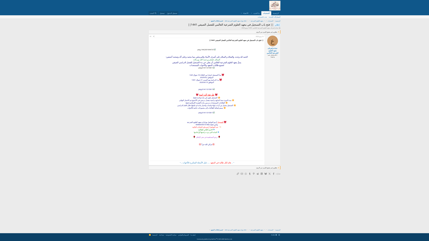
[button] (251, 13)
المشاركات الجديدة (274, 17)
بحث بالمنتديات (262, 17)
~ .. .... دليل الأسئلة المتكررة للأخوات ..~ (206, 162)
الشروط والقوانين (183, 235)
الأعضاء (245, 13)
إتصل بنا (193, 235)
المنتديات (266, 13)
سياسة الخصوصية (171, 235)
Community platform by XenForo (214, 239)
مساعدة (161, 235)
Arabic (273, 235)
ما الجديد (256, 13)
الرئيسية (276, 13)
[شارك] (153, 36)
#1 (150, 36)
